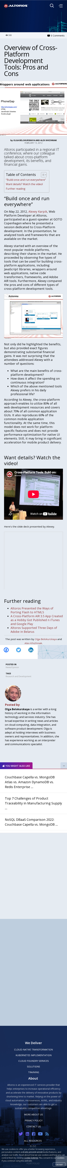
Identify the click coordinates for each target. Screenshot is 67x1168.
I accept (59, 1164)
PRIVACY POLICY (33, 1120)
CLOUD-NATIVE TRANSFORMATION (33, 1049)
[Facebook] (6, 652)
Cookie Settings (31, 1158)
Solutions (33, 1066)
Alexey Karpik (37, 211)
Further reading (15, 188)
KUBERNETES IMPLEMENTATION (34, 1055)
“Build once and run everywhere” (26, 180)
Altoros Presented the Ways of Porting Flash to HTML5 (32, 610)
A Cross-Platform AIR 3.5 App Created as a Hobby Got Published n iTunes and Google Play (37, 620)
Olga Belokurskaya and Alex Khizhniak (35, 140)
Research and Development (18, 676)
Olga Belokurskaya (46, 639)
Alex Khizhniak (33, 643)
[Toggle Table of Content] (42, 174)
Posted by (12, 705)
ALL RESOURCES (33, 1140)
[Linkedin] (31, 652)
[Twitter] (18, 652)
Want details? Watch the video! (24, 184)
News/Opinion (12, 667)
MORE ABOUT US (33, 1114)
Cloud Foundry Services (33, 1060)
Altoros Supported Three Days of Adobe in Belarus (34, 630)
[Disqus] (33, 873)
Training (33, 1072)
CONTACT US (33, 1126)
